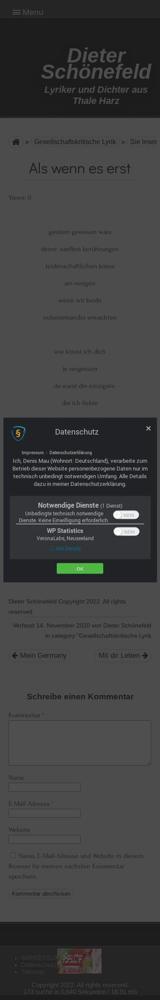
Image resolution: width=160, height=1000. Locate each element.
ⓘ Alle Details (65, 548)
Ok (80, 568)
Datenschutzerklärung (70, 453)
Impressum (33, 453)
